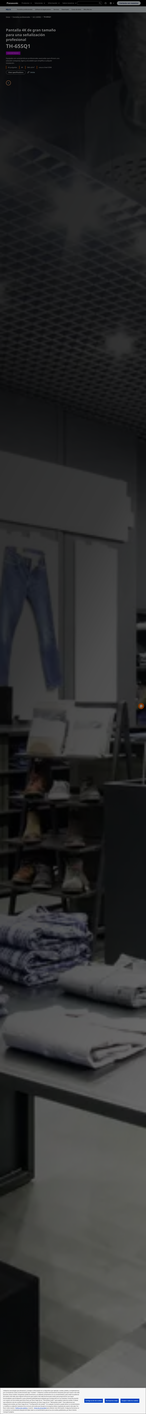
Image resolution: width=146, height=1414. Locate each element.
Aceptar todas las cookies (130, 1401)
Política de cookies (21, 1408)
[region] (73, 1401)
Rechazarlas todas (112, 1401)
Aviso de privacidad (40, 1408)
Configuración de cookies (93, 1401)
